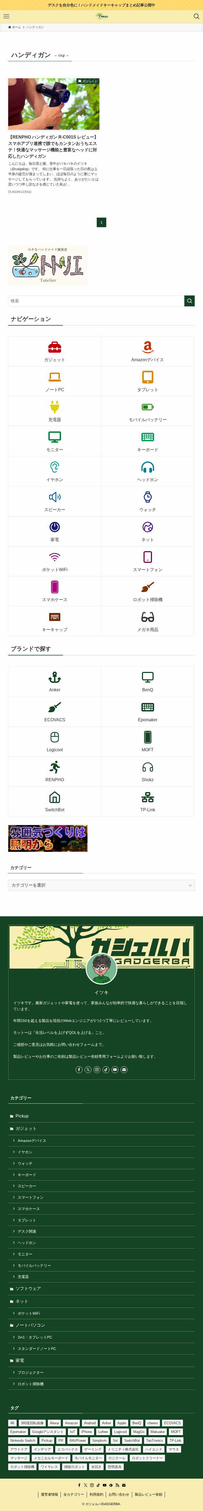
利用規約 (96, 1494)
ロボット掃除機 (31, 1384)
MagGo (138, 1432)
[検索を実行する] (189, 300)
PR (60, 1441)
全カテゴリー (73, 1494)
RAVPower (78, 1441)
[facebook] (79, 1069)
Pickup (22, 1116)
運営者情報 (49, 1494)
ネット (22, 1301)
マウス (174, 1449)
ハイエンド (153, 1449)
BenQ (136, 1423)
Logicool (120, 1432)
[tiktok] (106, 1069)
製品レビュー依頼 (148, 1494)
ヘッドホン (27, 1243)
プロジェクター (31, 1372)
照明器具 (115, 1467)
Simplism (99, 1441)
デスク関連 (27, 1231)
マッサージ (18, 1458)
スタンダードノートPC (37, 1348)
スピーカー (27, 1186)
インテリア (42, 1449)
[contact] (124, 1069)
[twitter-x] (88, 1069)
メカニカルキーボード (51, 1458)
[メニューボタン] (6, 16)
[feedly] (111, 1485)
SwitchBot (132, 1441)
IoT (72, 1432)
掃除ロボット (74, 1467)
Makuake (158, 1432)
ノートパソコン (30, 1325)
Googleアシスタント (48, 1432)
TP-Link (175, 1441)
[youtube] (115, 1069)
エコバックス (67, 1449)
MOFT (176, 1432)
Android (90, 1423)
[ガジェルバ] (101, 16)
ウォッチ (25, 1163)
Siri (115, 1441)
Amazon (71, 1423)
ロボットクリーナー (147, 1458)
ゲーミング (93, 1449)
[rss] (117, 1485)
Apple (121, 1423)
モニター (25, 1254)
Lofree (103, 1432)
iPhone (86, 1432)
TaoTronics (154, 1441)
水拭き (96, 1467)
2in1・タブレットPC (35, 1337)
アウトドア (18, 1449)
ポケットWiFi (29, 1313)
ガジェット (26, 1128)
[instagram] (97, 1069)
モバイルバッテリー (34, 1265)
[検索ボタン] (196, 16)
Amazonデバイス (32, 1140)
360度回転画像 (32, 1423)
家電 (20, 1360)
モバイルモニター (88, 1458)
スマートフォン (31, 1197)
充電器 (23, 1277)
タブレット (27, 1220)
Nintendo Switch (22, 1441)
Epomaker (18, 1432)
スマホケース (29, 1209)
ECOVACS (172, 1423)
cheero (152, 1423)
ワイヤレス (49, 1467)
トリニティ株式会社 (123, 1449)
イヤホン (25, 1152)
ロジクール (117, 1458)
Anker (106, 1423)
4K (12, 1423)
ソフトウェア (28, 1288)
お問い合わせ (119, 1494)
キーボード (27, 1175)
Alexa (54, 1423)
